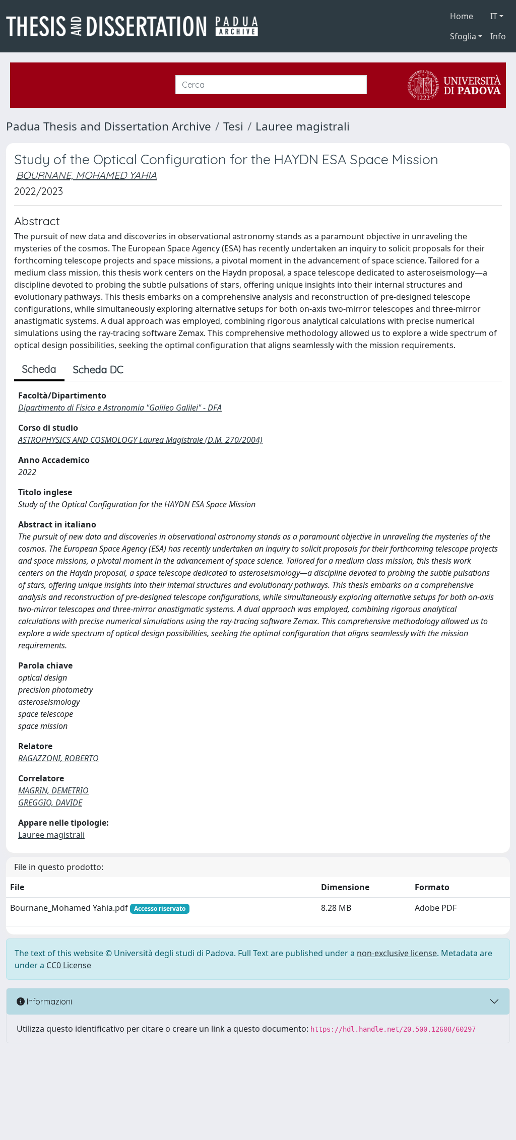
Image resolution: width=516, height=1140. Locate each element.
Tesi (233, 126)
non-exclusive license (397, 953)
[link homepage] (136, 26)
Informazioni (48, 1001)
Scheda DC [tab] (98, 369)
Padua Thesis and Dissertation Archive (108, 126)
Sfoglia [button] (463, 36)
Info (498, 36)
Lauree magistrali (302, 126)
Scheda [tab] (39, 369)
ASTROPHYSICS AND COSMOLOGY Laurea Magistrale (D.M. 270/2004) (140, 439)
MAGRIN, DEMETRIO (53, 790)
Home (461, 16)
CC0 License (68, 965)
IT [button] (493, 16)
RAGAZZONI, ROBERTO (58, 758)
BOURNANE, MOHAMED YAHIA (86, 175)
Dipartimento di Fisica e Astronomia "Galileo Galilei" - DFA (120, 407)
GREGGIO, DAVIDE (50, 802)
